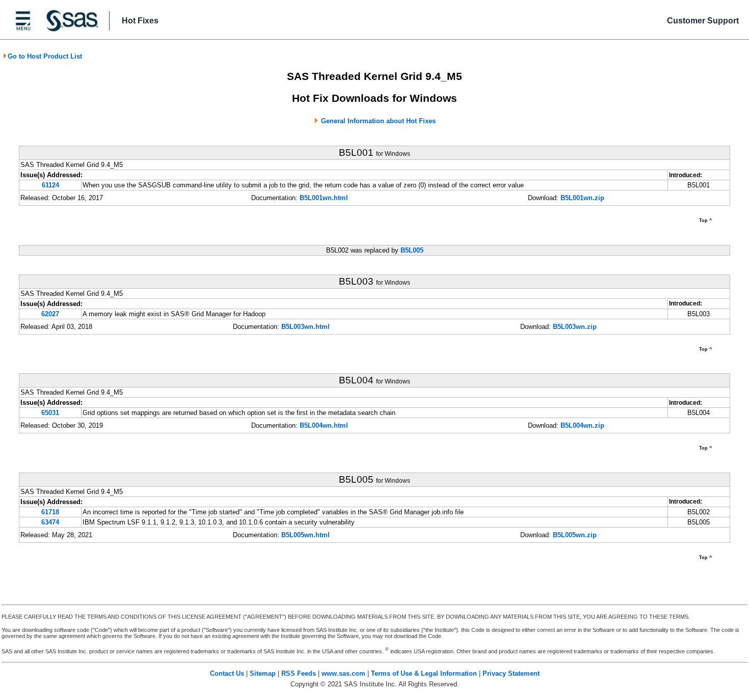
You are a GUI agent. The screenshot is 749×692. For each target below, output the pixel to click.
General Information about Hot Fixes (378, 121)
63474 (50, 522)
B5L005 (411, 250)
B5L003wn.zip (575, 326)
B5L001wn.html (324, 198)
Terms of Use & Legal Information (424, 673)
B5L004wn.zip (582, 425)
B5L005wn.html (305, 535)
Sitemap (263, 673)
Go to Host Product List (45, 56)
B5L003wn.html (305, 326)
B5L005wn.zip (575, 535)
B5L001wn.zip (582, 198)
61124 (50, 185)
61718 (50, 512)
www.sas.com (343, 673)
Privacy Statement (511, 673)
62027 (50, 314)
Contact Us (227, 673)
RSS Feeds (298, 673)
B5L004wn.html (324, 425)
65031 (50, 413)
